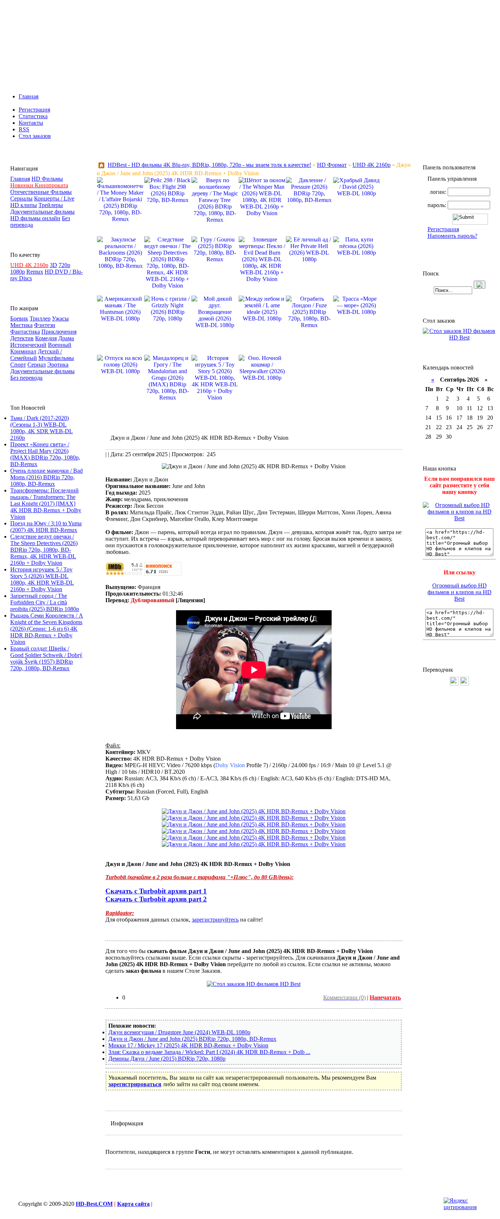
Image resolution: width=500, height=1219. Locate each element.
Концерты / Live (54, 198)
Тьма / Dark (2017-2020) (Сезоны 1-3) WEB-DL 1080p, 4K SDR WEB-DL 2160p (41, 428)
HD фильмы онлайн (35, 218)
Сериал (36, 364)
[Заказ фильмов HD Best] (254, 984)
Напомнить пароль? (452, 236)
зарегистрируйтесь (215, 919)
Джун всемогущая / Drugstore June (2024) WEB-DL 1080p (179, 1032)
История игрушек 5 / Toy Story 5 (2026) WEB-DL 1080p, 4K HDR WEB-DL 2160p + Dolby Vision (42, 579)
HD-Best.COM (94, 1204)
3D (53, 265)
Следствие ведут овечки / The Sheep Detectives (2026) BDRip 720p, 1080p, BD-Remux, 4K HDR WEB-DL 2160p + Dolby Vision (44, 549)
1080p (17, 272)
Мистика (21, 325)
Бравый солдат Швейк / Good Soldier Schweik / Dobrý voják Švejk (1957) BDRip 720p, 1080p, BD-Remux (46, 658)
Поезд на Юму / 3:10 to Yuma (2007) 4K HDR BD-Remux (46, 526)
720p (64, 265)
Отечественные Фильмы (41, 192)
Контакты (31, 123)
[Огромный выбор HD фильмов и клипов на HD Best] (459, 518)
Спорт (18, 364)
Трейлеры (50, 205)
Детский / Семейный (36, 354)
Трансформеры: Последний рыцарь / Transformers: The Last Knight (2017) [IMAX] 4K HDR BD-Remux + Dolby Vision (45, 503)
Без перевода (26, 378)
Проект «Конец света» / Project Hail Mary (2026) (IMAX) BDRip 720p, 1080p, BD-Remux (45, 454)
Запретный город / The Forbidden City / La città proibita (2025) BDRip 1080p (44, 602)
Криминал (23, 351)
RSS (24, 129)
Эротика (57, 364)
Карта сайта (133, 1204)
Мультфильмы (56, 358)
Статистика (33, 116)
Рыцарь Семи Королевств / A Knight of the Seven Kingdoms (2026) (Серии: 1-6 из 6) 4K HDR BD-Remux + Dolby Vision (46, 628)
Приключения (59, 332)
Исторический (28, 345)
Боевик (19, 318)
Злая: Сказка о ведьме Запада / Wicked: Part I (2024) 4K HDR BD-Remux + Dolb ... (209, 1052)
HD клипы (23, 205)
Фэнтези (44, 325)
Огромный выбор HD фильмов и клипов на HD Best (460, 592)
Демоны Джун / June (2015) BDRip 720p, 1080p (166, 1058)
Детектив (22, 338)
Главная (28, 96)
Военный (59, 345)
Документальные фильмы (42, 212)
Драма (66, 338)
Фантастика (25, 332)
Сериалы (21, 198)
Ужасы (60, 318)
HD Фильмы (47, 179)
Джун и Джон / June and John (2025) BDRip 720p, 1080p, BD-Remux (192, 1039)
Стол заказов (35, 136)
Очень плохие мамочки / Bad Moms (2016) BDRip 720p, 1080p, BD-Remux (46, 477)
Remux (34, 272)
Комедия (46, 338)
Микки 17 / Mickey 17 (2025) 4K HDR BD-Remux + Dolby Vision (188, 1045)
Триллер (40, 318)
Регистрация (34, 109)
